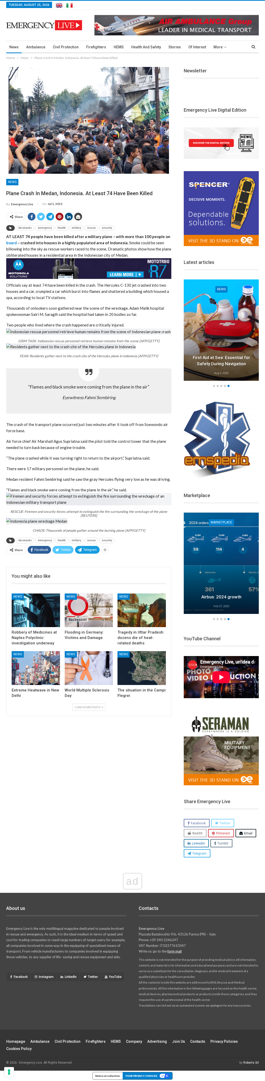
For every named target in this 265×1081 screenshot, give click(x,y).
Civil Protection (66, 47)
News (14, 47)
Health (62, 227)
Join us (178, 1041)
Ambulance (35, 47)
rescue (91, 227)
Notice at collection (107, 1075)
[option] (221, 330)
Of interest (197, 47)
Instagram (46, 977)
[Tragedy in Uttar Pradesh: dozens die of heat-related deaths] (141, 610)
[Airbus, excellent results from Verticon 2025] (221, 563)
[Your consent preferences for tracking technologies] (9, 1072)
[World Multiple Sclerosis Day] (89, 668)
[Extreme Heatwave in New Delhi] (36, 668)
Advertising (157, 1041)
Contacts (197, 1041)
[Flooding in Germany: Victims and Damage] (89, 610)
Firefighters (96, 47)
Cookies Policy (19, 1049)
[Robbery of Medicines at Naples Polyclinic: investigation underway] (36, 610)
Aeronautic (25, 227)
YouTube (115, 977)
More (218, 47)
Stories (174, 47)
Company (134, 1041)
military (76, 227)
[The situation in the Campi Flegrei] (141, 668)
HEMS (119, 47)
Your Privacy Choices (141, 1075)
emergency (45, 227)
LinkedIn (71, 977)
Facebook (21, 977)
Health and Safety (146, 47)
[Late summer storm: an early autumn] (221, 330)
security (107, 227)
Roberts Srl (251, 1062)
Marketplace (221, 522)
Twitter (93, 977)
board (11, 242)
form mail (174, 951)
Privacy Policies (224, 1041)
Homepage (15, 1041)
